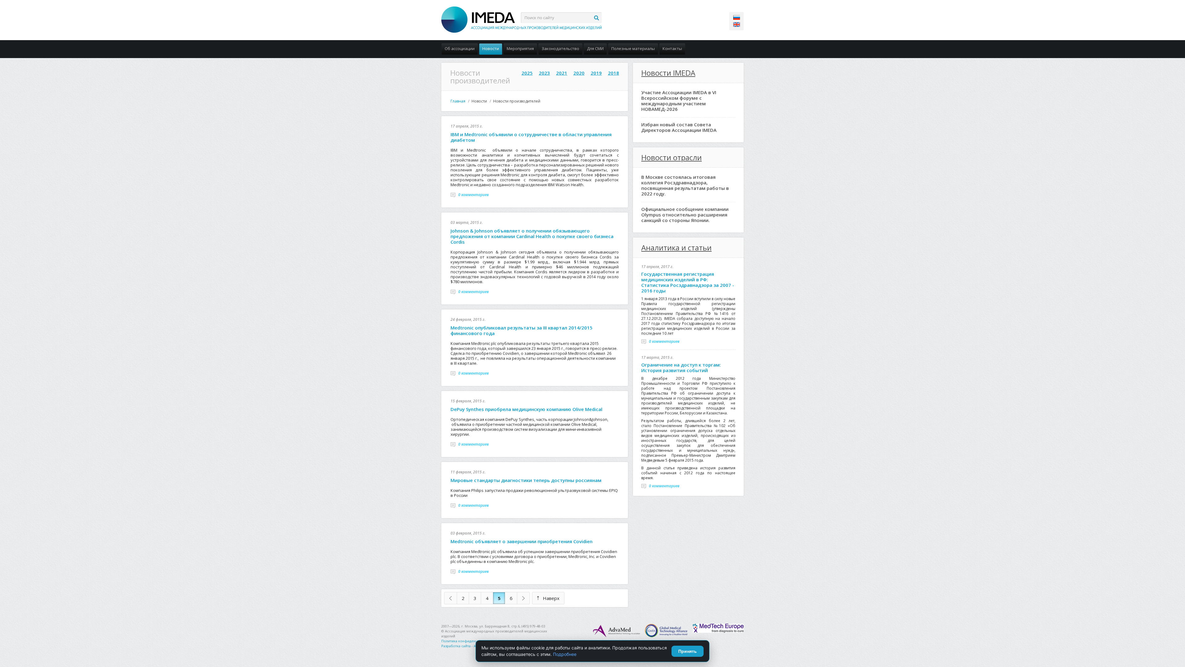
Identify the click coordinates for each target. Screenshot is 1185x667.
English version (736, 24)
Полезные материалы (633, 48)
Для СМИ (595, 48)
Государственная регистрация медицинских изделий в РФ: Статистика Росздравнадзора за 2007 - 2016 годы (687, 282)
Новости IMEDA (668, 73)
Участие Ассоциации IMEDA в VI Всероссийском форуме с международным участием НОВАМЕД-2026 (678, 100)
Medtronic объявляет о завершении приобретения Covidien (521, 541)
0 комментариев (473, 194)
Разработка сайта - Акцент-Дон (467, 646)
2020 (578, 73)
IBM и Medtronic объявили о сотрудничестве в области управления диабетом (531, 137)
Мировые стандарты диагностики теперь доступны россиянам (526, 480)
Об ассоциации (460, 48)
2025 (527, 73)
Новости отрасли (671, 157)
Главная (458, 101)
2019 (596, 73)
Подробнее (564, 654)
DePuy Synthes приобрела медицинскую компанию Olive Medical (526, 409)
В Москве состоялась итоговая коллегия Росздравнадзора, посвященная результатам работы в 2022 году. (685, 185)
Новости (490, 48)
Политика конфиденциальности (468, 641)
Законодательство (560, 48)
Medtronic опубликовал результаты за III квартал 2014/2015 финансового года (521, 330)
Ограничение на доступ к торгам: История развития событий (681, 367)
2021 (561, 73)
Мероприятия (520, 48)
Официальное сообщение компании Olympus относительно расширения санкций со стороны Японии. (685, 214)
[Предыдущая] (450, 598)
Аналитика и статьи (676, 247)
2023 (544, 73)
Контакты (672, 48)
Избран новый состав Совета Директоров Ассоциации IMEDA (679, 127)
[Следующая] (523, 598)
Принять (687, 651)
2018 (613, 73)
